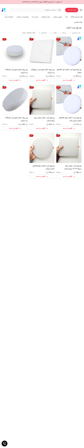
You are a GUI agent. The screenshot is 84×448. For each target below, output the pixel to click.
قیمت (54, 33)
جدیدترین (75, 33)
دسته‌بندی (44, 33)
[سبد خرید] (81, 10)
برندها (64, 33)
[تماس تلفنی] (4, 443)
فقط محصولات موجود (28, 33)
